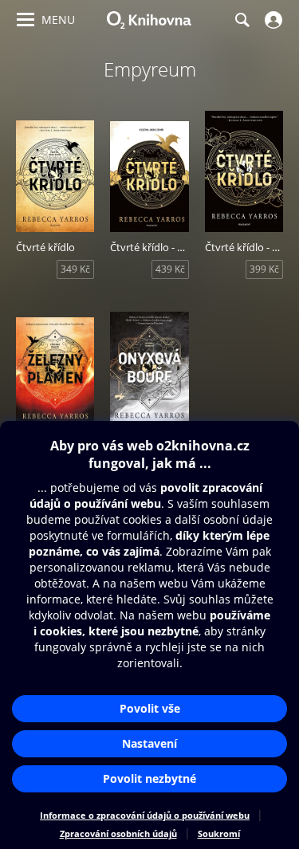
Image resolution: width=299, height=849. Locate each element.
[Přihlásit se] (271, 20)
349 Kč (75, 269)
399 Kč (264, 269)
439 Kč (170, 269)
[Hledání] (242, 20)
